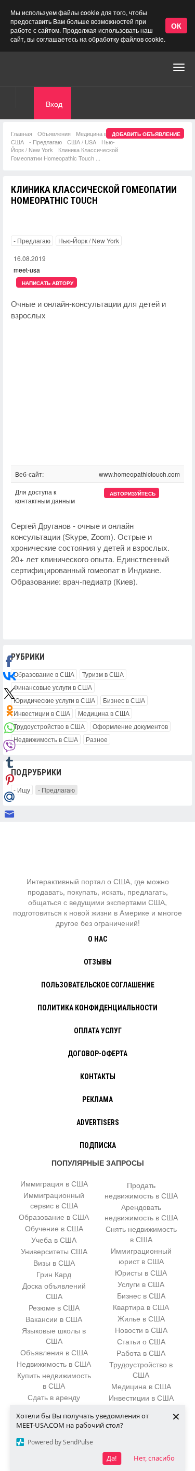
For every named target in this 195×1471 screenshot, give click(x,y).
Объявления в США (54, 1352)
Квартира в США (141, 1307)
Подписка (98, 1145)
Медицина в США (103, 713)
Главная (21, 133)
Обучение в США (54, 1228)
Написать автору (47, 283)
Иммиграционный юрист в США (141, 1255)
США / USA (81, 142)
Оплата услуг (98, 1031)
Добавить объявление (146, 134)
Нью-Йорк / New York (88, 240)
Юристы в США (141, 1272)
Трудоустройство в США (49, 726)
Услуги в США (141, 1284)
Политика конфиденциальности (97, 1008)
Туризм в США (103, 674)
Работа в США (140, 1353)
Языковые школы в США (54, 1335)
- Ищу (22, 789)
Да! (112, 1458)
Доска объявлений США (54, 1290)
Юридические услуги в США (54, 700)
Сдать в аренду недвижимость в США (53, 1402)
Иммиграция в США (54, 1183)
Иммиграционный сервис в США (53, 1200)
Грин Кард (53, 1274)
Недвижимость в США (46, 739)
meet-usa (27, 269)
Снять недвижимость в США (141, 1233)
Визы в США (54, 1262)
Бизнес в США (124, 700)
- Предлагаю (45, 142)
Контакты (97, 1076)
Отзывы (98, 962)
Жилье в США (141, 1318)
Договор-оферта (97, 1053)
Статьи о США (141, 1341)
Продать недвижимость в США (141, 1190)
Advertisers (97, 1122)
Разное (97, 739)
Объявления (54, 133)
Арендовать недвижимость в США (141, 1212)
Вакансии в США (53, 1319)
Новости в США (141, 1330)
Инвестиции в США (42, 713)
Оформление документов (130, 726)
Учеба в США (53, 1239)
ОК (176, 25)
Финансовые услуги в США (53, 687)
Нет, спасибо (154, 1458)
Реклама (97, 1099)
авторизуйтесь (132, 493)
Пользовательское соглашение (97, 985)
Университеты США (54, 1251)
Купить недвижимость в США (54, 1380)
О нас (97, 939)
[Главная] (49, 67)
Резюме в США (54, 1307)
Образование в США (44, 674)
